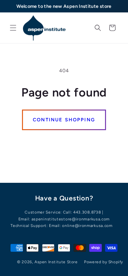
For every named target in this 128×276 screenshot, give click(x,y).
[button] (13, 28)
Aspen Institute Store (56, 262)
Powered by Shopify (103, 262)
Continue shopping (64, 120)
